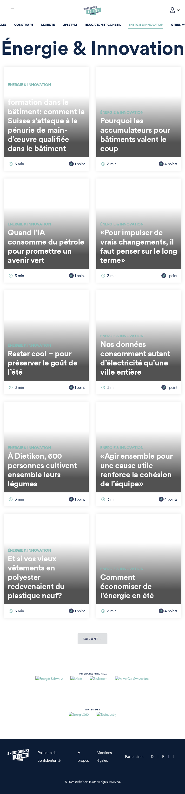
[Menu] (13, 10)
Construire (23, 25)
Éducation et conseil (103, 25)
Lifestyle (70, 25)
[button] (172, 10)
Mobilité (48, 25)
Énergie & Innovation (145, 25)
